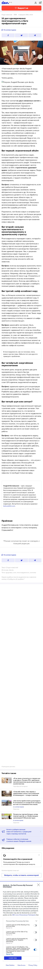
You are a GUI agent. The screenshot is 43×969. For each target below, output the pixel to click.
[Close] (39, 885)
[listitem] (21, 921)
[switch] (35, 925)
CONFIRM (13, 958)
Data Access (21, 965)
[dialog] (21, 925)
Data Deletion (10, 965)
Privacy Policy (32, 965)
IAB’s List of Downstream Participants (24, 915)
